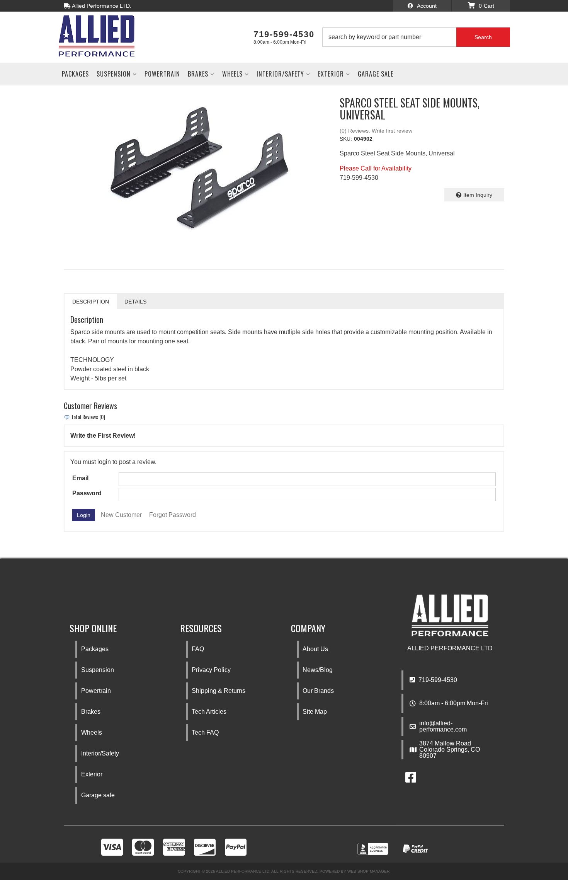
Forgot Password (172, 515)
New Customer (121, 515)
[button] (416, 37)
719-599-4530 (437, 680)
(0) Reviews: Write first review (376, 131)
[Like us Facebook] (410, 779)
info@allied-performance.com (443, 726)
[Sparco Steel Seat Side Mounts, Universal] (196, 168)
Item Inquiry (477, 195)
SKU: (346, 139)
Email (80, 478)
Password (87, 493)
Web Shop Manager (368, 871)
